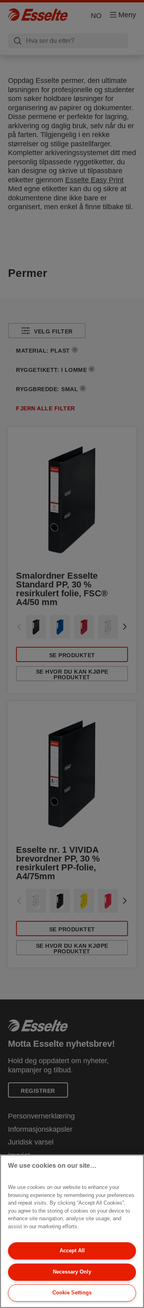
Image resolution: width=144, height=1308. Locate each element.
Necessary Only (72, 1272)
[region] (72, 1231)
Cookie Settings (72, 1293)
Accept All (72, 1250)
